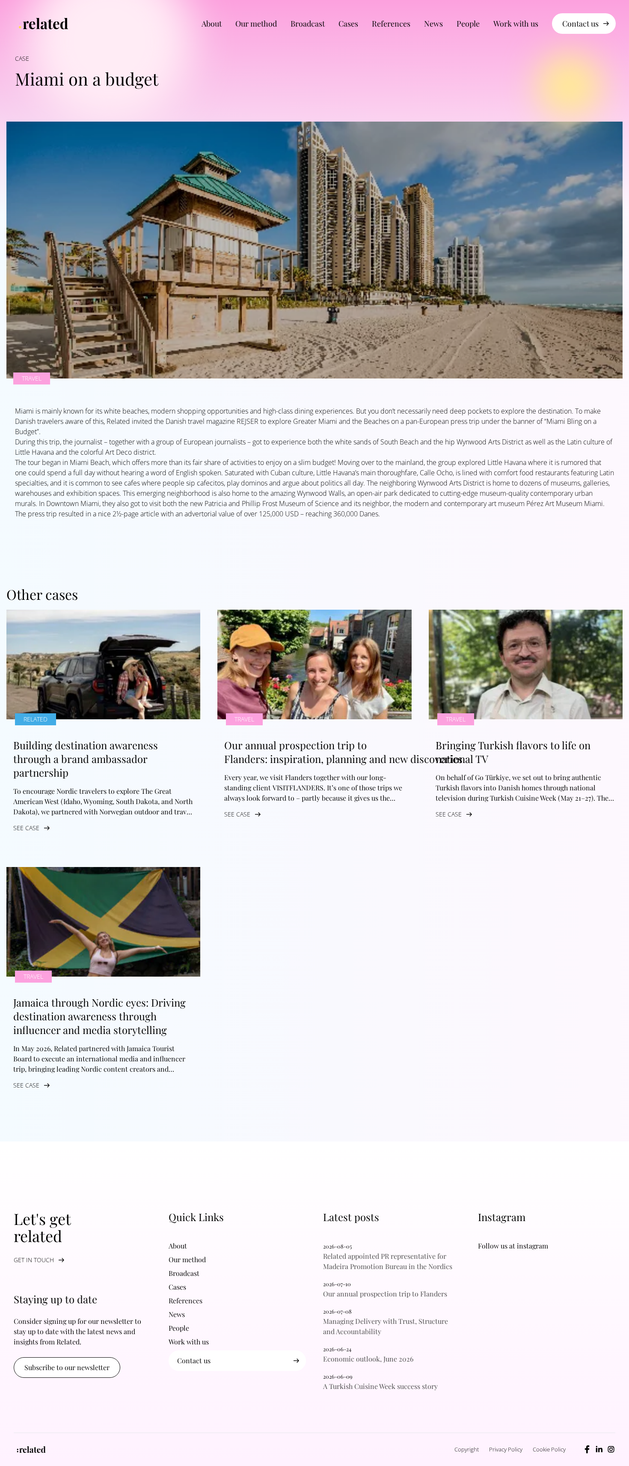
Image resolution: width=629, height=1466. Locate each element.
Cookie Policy (549, 1449)
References (391, 23)
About (212, 23)
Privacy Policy (505, 1449)
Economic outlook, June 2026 (368, 1358)
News (433, 23)
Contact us (580, 23)
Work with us (515, 23)
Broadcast (308, 23)
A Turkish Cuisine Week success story (383, 1386)
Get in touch (34, 1260)
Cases (348, 23)
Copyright (466, 1449)
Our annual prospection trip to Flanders (387, 1293)
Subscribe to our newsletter (67, 1367)
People (468, 23)
